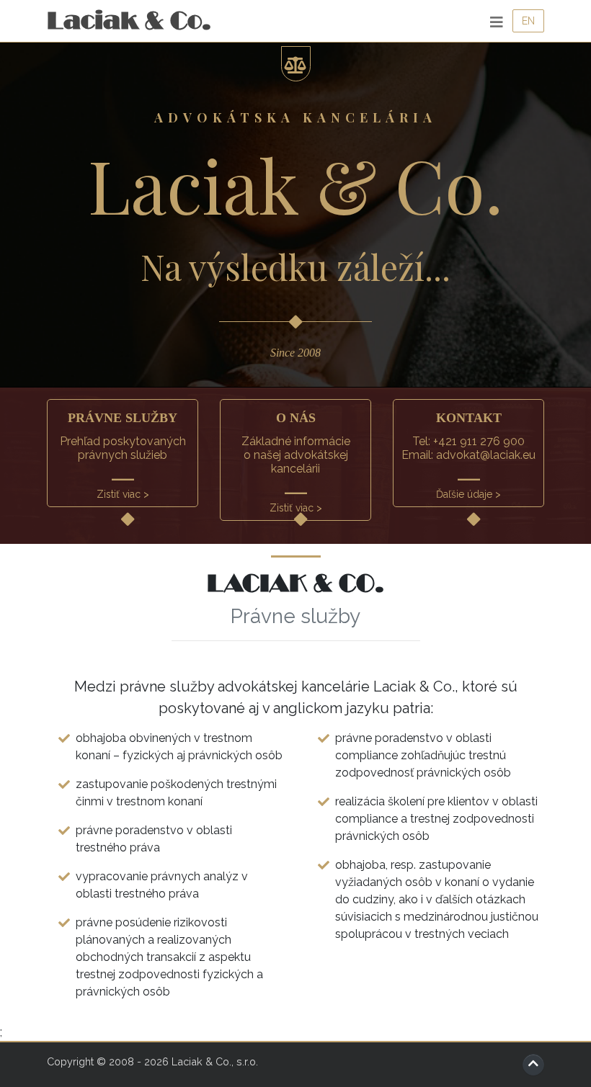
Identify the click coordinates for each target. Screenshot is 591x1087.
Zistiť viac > (123, 494)
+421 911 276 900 (479, 441)
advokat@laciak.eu (486, 455)
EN (528, 21)
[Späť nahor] (533, 1064)
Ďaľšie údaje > (468, 494)
